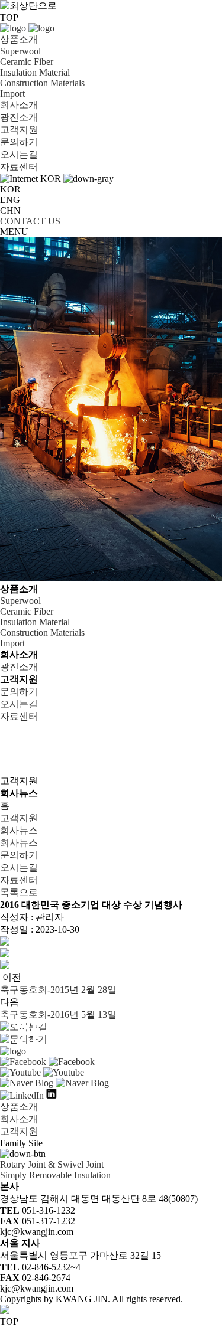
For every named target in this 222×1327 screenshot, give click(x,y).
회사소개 (19, 105)
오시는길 (19, 154)
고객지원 (19, 130)
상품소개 (19, 39)
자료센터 (19, 167)
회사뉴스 (19, 830)
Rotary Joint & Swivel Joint (52, 1164)
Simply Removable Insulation (55, 1175)
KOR (10, 189)
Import (12, 94)
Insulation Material (35, 72)
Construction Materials (42, 83)
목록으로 (19, 892)
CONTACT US (30, 221)
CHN (10, 210)
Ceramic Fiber (26, 62)
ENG (10, 200)
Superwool (20, 51)
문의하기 (19, 142)
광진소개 (19, 117)
